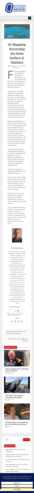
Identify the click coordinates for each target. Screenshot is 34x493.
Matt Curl (21, 313)
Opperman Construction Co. (16, 121)
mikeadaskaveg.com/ (15, 306)
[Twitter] (16, 311)
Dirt (11, 66)
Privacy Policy (17, 490)
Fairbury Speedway (13, 313)
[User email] (18, 311)
